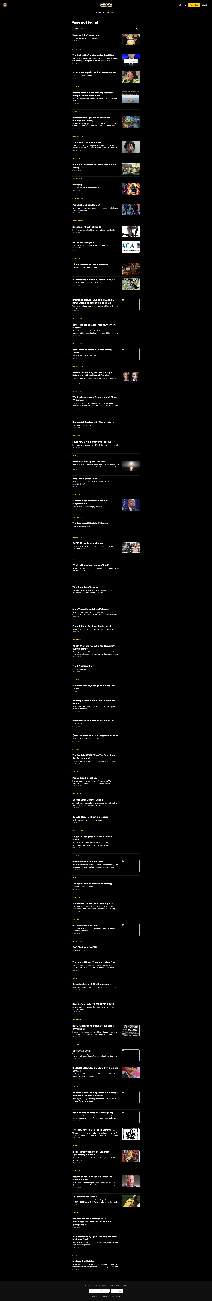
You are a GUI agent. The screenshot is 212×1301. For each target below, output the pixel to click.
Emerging (77, 184)
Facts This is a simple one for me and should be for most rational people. (93, 246)
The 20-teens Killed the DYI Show (90, 523)
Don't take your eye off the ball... (89, 461)
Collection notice (121, 1285)
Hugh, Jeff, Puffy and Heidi (86, 35)
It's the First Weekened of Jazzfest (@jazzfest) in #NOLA (90, 1153)
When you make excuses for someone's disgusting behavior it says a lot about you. (95, 209)
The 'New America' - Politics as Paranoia (93, 1130)
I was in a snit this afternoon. (83, 526)
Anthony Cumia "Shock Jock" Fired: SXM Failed (93, 702)
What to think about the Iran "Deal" (90, 565)
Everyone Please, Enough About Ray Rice (94, 685)
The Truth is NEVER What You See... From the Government (93, 756)
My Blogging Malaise (83, 1261)
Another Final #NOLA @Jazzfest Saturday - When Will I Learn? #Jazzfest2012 (95, 1094)
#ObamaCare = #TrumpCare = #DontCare (94, 279)
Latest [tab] (76, 29)
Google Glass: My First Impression (90, 817)
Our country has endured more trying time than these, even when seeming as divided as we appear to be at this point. (95, 866)
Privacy (105, 1285)
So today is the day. (79, 669)
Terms (111, 1285)
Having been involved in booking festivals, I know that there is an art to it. (95, 1159)
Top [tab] (81, 29)
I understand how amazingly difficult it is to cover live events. (95, 445)
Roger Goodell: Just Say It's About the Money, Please (92, 1178)
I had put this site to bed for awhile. (85, 188)
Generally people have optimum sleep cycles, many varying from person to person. (95, 1243)
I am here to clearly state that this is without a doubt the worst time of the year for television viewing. (93, 591)
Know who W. (77, 724)
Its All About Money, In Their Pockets (86, 283)
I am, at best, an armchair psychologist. (87, 506)
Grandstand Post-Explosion (82, 887)
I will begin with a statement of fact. (86, 738)
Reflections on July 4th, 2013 (87, 861)
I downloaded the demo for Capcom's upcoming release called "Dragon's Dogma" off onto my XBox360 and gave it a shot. (95, 1117)
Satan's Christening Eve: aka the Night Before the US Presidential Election (92, 373)
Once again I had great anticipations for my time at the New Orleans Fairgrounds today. (95, 1100)
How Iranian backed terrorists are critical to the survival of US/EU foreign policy (94, 100)
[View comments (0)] (88, 43)
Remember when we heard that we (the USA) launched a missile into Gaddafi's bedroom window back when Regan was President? (94, 907)
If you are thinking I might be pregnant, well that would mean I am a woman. (93, 929)
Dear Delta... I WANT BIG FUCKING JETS (93, 1004)
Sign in (205, 5)
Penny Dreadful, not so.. (84, 778)
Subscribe (194, 5)
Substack (95, 1296)
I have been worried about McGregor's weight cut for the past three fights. (94, 547)
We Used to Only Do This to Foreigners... (93, 903)
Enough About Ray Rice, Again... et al (91, 626)
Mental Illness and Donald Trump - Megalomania (90, 502)
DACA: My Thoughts (83, 242)
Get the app (116, 1291)
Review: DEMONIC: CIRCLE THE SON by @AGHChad (93, 1027)
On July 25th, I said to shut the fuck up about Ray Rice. (93, 629)
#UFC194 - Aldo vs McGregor (87, 543)
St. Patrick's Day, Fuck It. (85, 1196)
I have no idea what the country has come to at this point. (94, 761)
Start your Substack (100, 1291)
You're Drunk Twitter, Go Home (84, 356)
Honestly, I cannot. (79, 167)
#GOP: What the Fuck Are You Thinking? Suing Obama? (93, 647)
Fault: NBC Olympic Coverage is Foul (91, 442)
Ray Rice (75, 689)
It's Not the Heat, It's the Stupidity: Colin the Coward (95, 1069)
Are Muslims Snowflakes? (86, 205)
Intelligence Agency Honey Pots (84, 38)
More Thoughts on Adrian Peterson (90, 609)
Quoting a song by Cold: (81, 1224)
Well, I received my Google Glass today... (87, 820)
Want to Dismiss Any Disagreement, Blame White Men (94, 398)
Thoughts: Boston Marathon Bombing (92, 883)
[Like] (73, 43)
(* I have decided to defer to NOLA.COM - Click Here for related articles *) (93, 483)
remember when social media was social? (94, 164)
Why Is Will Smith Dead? (85, 478)
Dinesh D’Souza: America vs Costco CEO (93, 720)
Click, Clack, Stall (81, 1051)
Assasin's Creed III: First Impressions (91, 984)
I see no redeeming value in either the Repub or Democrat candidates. (94, 379)
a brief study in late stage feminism (85, 75)
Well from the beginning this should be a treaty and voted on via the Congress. (95, 569)
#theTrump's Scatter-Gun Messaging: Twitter (92, 351)
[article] (106, 39)
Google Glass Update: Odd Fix (87, 800)
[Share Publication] (185, 5)
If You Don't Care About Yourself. (84, 267)
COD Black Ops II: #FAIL (84, 947)
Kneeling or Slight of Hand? (86, 227)
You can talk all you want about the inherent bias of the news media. (95, 307)
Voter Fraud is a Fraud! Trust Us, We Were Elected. (94, 326)
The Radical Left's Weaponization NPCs (93, 55)
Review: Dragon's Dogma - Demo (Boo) (92, 1112)
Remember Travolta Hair (81, 425)
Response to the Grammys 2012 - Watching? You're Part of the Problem (91, 1220)
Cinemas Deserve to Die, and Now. (90, 264)
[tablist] (78, 29)
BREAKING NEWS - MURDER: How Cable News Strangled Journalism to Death (93, 301)
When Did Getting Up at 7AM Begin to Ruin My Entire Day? (94, 1238)
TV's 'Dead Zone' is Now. (85, 587)
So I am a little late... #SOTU (86, 925)
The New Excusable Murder (86, 142)
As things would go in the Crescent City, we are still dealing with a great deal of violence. (94, 1075)
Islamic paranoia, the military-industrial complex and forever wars (93, 94)
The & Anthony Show (83, 666)
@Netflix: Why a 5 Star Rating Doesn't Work (95, 735)
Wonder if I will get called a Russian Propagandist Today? (91, 119)
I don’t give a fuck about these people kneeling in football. (94, 230)
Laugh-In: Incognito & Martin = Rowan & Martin (93, 838)
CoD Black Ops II (78, 950)
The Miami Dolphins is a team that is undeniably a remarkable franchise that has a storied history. (91, 844)
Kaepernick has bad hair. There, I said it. (93, 422)
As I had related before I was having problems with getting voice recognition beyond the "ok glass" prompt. (94, 804)
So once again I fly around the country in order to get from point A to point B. (94, 1008)
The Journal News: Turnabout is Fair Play (93, 962)
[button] (98, 12)
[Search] (180, 5)
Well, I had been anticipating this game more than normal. (94, 987)
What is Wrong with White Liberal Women (94, 72)
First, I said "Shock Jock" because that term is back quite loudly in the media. (93, 707)
